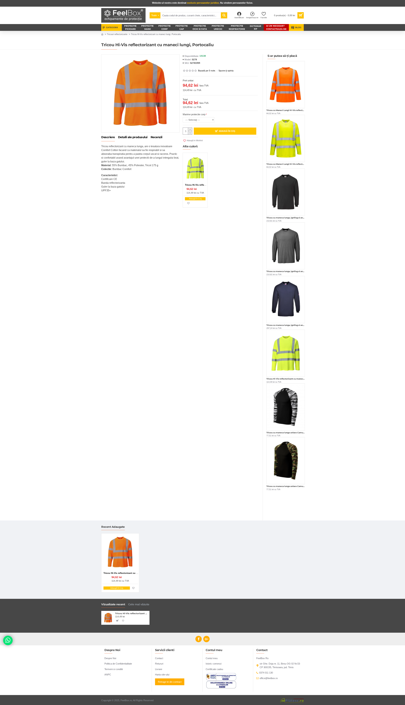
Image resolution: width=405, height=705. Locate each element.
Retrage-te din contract (169, 681)
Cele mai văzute (138, 604)
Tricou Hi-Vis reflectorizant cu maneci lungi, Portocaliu (131, 613)
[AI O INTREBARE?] (8, 640)
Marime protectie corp (194, 114)
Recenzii (156, 137)
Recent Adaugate (113, 526)
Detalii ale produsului (132, 137)
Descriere (108, 137)
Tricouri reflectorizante (117, 34)
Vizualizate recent (113, 604)
